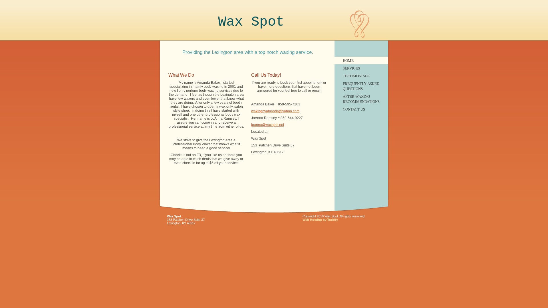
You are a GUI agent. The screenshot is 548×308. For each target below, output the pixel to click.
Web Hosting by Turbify (320, 219)
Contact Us (354, 109)
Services (351, 68)
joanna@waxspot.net (267, 125)
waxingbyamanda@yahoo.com (275, 111)
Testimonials (356, 75)
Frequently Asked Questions (361, 86)
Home (348, 60)
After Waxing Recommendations (361, 99)
